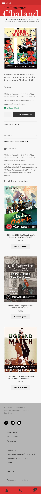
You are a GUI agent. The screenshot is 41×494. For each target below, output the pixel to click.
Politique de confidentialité (17, 480)
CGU (8, 475)
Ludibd (9, 462)
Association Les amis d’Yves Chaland (21, 454)
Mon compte (7, 490)
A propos (10, 471)
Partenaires (11, 441)
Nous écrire (11, 450)
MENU (8, 2)
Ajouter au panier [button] (20, 246)
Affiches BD (15, 124)
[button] (33, 30)
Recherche (20, 490)
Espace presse (12, 437)
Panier (31, 488)
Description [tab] (8, 135)
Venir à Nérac (12, 432)
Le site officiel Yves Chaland (17, 458)
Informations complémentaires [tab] (16, 141)
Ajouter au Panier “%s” (24, 114)
